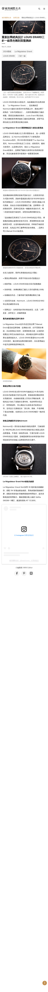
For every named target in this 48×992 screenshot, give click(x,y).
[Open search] (39, 9)
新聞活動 (16, 18)
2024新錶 (7, 51)
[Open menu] (44, 9)
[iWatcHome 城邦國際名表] (11, 8)
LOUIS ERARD (9, 56)
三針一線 (22, 56)
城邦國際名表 (6, 18)
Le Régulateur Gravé (23, 51)
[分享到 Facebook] (17, 573)
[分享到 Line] (31, 573)
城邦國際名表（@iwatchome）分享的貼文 (24, 560)
